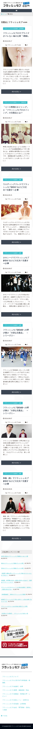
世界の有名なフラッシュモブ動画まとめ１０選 (14, 556)
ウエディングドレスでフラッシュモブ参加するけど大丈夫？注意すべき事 (16, 187)
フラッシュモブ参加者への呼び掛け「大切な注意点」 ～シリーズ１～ (16, 410)
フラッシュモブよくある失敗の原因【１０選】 (14, 606)
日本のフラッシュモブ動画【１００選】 (12, 568)
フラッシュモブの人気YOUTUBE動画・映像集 (16, 681)
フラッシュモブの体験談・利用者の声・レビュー (16, 695)
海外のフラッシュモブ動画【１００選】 (12, 563)
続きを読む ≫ (16, 91)
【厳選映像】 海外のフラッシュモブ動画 (13, 594)
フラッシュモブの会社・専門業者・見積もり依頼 (16, 709)
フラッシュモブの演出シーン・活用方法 (15, 700)
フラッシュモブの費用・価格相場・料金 (15, 690)
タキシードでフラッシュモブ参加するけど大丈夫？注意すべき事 (16, 260)
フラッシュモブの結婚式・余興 (12, 686)
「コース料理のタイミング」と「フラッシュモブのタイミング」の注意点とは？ (16, 110)
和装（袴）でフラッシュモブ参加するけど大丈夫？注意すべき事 (16, 481)
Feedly (5, 715)
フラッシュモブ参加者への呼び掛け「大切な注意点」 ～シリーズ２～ (16, 333)
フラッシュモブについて (10, 676)
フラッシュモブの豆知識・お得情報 (14, 704)
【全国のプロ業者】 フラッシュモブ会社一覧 (14, 613)
